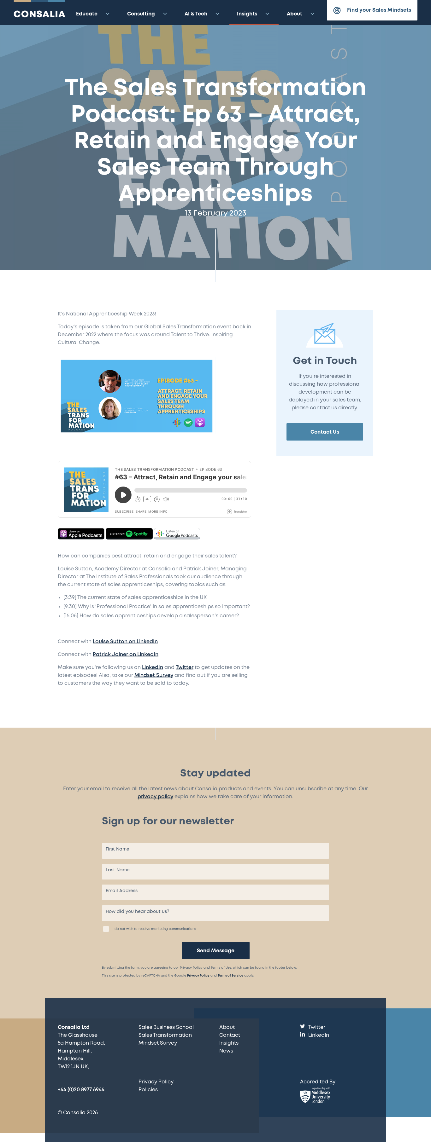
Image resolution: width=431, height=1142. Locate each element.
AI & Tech (196, 14)
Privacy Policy (198, 975)
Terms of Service (230, 975)
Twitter (184, 667)
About (294, 14)
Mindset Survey (153, 675)
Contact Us (324, 432)
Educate (86, 14)
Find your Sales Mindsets (379, 10)
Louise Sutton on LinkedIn (125, 641)
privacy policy (155, 796)
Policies (148, 1089)
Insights (247, 14)
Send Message (215, 951)
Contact (229, 1035)
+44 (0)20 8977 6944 (81, 1089)
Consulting (141, 14)
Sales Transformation (165, 1035)
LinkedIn (152, 667)
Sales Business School (166, 1027)
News (226, 1051)
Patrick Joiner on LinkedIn (125, 654)
